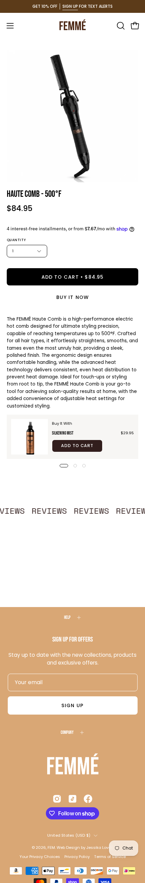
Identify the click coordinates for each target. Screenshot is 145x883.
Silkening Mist (63, 433)
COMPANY (67, 732)
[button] (120, 25)
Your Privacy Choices (40, 856)
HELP (67, 617)
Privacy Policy (77, 856)
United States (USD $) (69, 835)
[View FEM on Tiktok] (72, 799)
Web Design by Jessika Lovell (85, 847)
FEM (51, 847)
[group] (72, 6)
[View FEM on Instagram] (57, 799)
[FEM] (72, 25)
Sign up (72, 705)
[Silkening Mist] (29, 437)
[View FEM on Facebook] (88, 799)
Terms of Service (110, 856)
